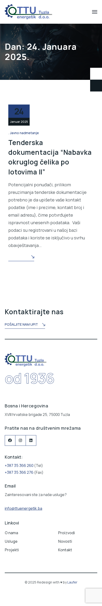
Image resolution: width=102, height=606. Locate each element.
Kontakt (65, 549)
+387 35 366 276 (19, 472)
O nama (11, 532)
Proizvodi (66, 532)
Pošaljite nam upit (21, 324)
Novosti (65, 541)
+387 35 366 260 (19, 465)
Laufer (72, 582)
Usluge (11, 541)
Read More (17, 257)
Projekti (12, 549)
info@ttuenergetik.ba (23, 508)
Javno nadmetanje (24, 133)
